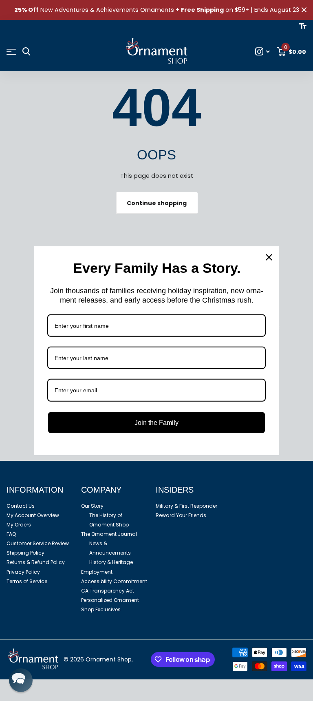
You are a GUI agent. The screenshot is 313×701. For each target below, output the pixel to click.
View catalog (11, 52)
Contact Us (21, 505)
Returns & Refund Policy (36, 562)
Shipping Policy (25, 552)
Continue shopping (157, 203)
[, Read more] (262, 51)
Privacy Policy (23, 571)
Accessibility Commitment (114, 581)
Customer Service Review (38, 543)
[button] (21, 680)
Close (304, 10)
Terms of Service (27, 581)
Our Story (92, 505)
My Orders (19, 524)
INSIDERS (175, 489)
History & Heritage (111, 562)
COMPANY (101, 489)
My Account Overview (33, 515)
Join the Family (156, 422)
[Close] (269, 257)
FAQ (11, 534)
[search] (26, 51)
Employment (96, 571)
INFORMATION (35, 489)
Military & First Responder (186, 505)
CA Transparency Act (107, 590)
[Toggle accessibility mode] (302, 26)
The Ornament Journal (109, 534)
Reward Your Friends (181, 515)
